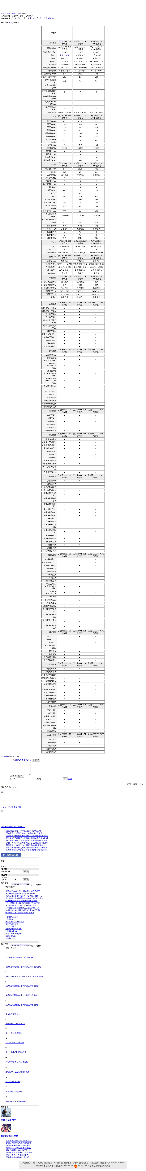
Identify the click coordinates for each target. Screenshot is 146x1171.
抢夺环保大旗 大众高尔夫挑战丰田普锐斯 (31, 843)
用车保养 (9, 848)
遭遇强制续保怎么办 (13, 1092)
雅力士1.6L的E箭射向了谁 (15, 1052)
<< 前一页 (5, 757)
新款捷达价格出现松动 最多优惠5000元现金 (23, 910)
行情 (19, 14)
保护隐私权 (58, 1163)
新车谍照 (9, 845)
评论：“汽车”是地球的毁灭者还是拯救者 (30, 840)
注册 (70, 779)
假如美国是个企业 (12, 1082)
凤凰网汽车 (5, 14)
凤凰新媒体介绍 (28, 1163)
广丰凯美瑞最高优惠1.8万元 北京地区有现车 (23, 908)
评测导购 (9, 843)
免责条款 (67, 1163)
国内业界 (9, 833)
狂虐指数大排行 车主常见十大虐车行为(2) (22, 901)
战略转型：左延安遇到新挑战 (17, 1072)
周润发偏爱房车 (8, 1120)
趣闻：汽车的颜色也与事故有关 (19, 1143)
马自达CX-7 (10, 938)
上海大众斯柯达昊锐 (13, 934)
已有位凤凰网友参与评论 (20, 760)
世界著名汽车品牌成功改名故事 (19, 1141)
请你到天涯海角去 (12, 1014)
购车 (14, 14)
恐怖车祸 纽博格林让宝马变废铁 (19, 1153)
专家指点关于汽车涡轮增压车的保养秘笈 (30, 848)
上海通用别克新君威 (13, 929)
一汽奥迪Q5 (10, 919)
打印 (40, 18)
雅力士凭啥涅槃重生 (13, 1033)
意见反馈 (84, 1163)
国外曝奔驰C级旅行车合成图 (17, 1157)
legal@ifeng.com (67, 1166)
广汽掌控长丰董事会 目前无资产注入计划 (31, 838)
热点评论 (9, 840)
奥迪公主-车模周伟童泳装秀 (17, 1155)
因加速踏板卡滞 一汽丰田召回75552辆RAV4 (23, 831)
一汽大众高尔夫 (11, 917)
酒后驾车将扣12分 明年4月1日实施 (28, 833)
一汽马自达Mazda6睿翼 (14, 922)
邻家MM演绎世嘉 (9, 1136)
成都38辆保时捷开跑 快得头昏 (18, 1145)
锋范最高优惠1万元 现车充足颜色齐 (19, 913)
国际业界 (9, 836)
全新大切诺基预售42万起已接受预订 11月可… (23, 896)
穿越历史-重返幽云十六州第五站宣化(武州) (22, 995)
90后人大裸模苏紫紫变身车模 (13, 827)
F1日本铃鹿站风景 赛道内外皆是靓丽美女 (31, 850)
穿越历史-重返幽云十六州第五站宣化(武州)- (23, 986)
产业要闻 (9, 838)
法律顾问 (76, 1163)
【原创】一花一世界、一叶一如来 (19, 957)
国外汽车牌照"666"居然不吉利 (18, 1150)
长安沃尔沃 (64, 55)
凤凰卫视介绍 (95, 1163)
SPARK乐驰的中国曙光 (14, 1043)
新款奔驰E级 (10, 936)
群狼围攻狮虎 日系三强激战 (16, 1062)
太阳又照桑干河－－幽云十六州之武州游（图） (24, 976)
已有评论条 (49, 18)
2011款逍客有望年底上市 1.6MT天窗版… (21, 905)
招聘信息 (48, 1163)
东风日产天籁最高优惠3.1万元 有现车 (20, 894)
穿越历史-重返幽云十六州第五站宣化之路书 (23, 967)
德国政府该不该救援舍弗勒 (16, 1101)
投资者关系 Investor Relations (112, 1163)
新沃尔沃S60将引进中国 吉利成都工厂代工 (22, 891)
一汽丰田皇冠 (10, 926)
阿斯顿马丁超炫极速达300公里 (18, 1148)
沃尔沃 (60, 41)
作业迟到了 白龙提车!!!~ (15, 1024)
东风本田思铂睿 (11, 924)
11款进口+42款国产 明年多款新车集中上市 (31, 845)
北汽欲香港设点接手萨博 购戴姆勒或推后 (31, 836)
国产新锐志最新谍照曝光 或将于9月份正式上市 (24, 898)
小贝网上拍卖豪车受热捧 (11, 807)
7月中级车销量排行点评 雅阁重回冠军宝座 (22, 903)
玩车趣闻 (9, 850)
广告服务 (40, 1163)
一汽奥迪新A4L (11, 931)
